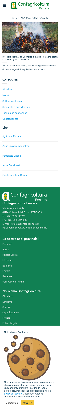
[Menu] (4, 5)
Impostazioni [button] (11, 402)
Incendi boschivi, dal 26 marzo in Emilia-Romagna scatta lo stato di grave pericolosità (30, 58)
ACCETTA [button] (27, 402)
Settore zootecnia (12, 101)
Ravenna (7, 276)
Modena (7, 260)
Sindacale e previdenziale (16, 107)
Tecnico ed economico (14, 113)
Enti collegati (9, 323)
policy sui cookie (13, 393)
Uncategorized (10, 118)
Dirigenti (7, 301)
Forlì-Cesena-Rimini (13, 281)
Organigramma (10, 312)
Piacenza (7, 244)
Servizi (6, 307)
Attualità (7, 89)
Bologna (7, 265)
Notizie (6, 95)
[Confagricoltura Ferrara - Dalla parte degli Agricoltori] (30, 6)
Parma (5, 249)
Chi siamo (7, 296)
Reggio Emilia (10, 254)
